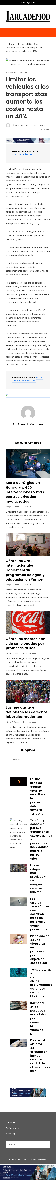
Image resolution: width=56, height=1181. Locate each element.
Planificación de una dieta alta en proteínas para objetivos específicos (39, 949)
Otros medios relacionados (27, 379)
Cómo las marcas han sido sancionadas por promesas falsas (26, 643)
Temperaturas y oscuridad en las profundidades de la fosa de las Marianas (41, 983)
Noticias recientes (22, 154)
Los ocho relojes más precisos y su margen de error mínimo (38, 878)
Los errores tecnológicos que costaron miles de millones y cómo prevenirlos (40, 914)
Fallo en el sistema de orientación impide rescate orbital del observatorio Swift (40, 1056)
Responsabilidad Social (16, 73)
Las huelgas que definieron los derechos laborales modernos (27, 712)
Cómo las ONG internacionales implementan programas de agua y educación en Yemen (25, 570)
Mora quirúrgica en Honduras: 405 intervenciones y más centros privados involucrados (25, 492)
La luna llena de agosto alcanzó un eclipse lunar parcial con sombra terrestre (37, 796)
